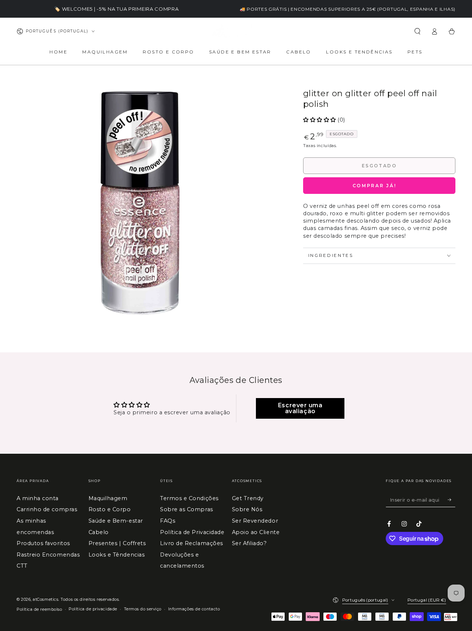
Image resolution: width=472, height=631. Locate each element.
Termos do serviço (143, 609)
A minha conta (38, 498)
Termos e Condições (189, 498)
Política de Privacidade (192, 532)
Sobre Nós (247, 509)
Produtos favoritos (43, 543)
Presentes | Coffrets (117, 543)
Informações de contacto (194, 609)
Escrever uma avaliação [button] (300, 408)
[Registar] (451, 499)
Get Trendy (248, 498)
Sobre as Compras (186, 509)
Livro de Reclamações (191, 543)
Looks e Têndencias (116, 554)
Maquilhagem (108, 498)
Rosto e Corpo (109, 509)
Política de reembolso (39, 609)
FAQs (167, 520)
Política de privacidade (93, 609)
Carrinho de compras (47, 509)
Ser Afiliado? (249, 543)
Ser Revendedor (255, 520)
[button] (417, 31)
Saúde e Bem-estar (115, 520)
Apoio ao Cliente (256, 532)
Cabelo (98, 532)
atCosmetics (45, 599)
